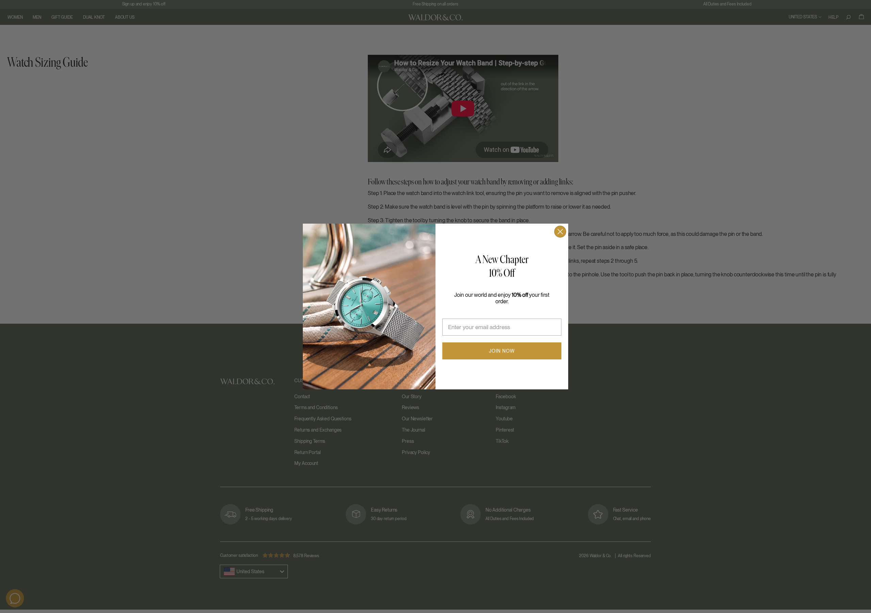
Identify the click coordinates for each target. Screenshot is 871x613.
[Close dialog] (560, 231)
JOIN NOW (502, 351)
